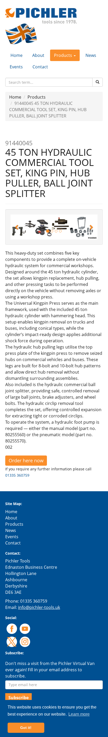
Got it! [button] (25, 728)
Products (37, 97)
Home (16, 55)
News (90, 55)
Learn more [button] (79, 714)
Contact (40, 67)
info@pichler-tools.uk (39, 607)
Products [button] (63, 55)
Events (16, 67)
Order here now (26, 460)
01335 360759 (17, 475)
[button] (17, 226)
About (38, 55)
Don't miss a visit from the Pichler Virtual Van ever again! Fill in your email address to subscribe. (50, 670)
